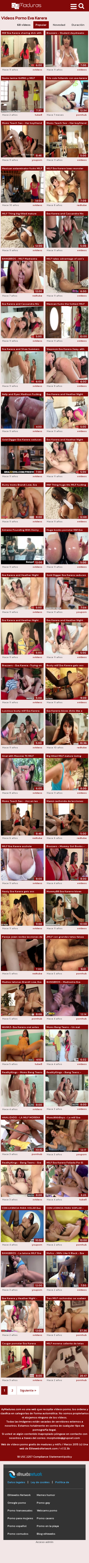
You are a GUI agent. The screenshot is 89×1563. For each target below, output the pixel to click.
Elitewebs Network (19, 1495)
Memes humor (46, 1495)
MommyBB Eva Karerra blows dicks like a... (64, 891)
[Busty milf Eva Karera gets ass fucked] (66, 683)
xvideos (37, 69)
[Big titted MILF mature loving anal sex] (66, 774)
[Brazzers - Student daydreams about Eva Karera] (66, 51)
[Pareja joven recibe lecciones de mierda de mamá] (22, 955)
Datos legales (16, 1482)
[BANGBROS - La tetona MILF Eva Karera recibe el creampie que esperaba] (22, 1271)
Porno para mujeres (20, 1518)
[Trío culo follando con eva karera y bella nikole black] (66, 96)
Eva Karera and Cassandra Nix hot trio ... (20, 304)
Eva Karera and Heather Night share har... (65, 394)
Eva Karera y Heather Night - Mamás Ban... (19, 1298)
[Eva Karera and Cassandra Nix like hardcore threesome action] (66, 231)
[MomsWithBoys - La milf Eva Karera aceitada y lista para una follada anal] (66, 1135)
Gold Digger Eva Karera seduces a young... (22, 440)
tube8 (38, 115)
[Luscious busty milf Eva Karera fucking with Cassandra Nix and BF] (22, 729)
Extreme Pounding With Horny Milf (20, 530)
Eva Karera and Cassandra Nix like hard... (65, 214)
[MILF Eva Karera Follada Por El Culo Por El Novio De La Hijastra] (66, 1181)
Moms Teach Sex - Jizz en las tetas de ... (20, 801)
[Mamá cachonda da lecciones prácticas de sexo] (66, 819)
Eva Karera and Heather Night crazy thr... (65, 620)
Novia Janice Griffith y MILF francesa (18, 78)
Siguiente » (28, 1390)
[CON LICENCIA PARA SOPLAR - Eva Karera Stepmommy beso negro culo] (66, 1226)
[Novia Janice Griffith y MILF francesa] (22, 96)
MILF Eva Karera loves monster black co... (65, 168)
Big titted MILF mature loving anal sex (64, 756)
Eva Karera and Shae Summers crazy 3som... (20, 349)
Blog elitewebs (46, 1534)
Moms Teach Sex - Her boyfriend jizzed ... (22, 123)
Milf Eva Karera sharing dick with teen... (22, 33)
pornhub (81, 115)
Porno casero (45, 1518)
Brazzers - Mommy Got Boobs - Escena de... (65, 846)
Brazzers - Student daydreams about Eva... (65, 33)
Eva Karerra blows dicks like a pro (64, 711)
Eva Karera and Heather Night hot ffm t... (65, 440)
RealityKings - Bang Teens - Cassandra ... (64, 1072)
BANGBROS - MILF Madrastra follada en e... (19, 259)
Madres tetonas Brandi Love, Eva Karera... (22, 982)
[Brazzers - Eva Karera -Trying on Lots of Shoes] (22, 683)
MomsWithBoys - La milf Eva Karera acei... (63, 1118)
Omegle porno (17, 1503)
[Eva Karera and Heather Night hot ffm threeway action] (66, 457)
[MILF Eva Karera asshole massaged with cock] (22, 864)
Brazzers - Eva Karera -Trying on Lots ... (22, 665)
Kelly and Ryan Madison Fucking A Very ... (21, 394)
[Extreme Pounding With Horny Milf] (22, 548)
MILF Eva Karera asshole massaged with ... (17, 846)
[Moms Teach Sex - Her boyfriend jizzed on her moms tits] (66, 141)
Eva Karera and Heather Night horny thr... (20, 620)
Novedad (59, 25)
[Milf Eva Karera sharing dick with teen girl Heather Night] (22, 51)
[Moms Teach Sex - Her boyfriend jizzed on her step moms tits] (22, 141)
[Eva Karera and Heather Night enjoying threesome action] (22, 593)
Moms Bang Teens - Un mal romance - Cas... (63, 1027)
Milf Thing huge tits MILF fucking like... (66, 485)
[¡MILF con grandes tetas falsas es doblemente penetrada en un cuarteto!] (66, 955)
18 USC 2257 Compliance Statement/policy (44, 1457)
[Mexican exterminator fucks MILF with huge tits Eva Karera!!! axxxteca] (22, 186)
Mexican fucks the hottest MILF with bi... (66, 304)
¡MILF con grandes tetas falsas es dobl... (65, 937)
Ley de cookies (40, 1482)
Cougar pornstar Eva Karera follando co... (19, 1344)
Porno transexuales (20, 1510)
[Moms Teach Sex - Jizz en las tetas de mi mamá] (22, 819)
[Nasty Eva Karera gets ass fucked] (22, 910)
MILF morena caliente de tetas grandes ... (65, 1344)
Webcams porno (47, 1510)
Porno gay (43, 1503)
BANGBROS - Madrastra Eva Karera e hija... (63, 982)
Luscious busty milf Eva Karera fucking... (20, 711)
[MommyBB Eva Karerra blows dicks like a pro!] (66, 910)
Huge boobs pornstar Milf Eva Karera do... (65, 530)
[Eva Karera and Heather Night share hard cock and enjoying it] (66, 412)
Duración (78, 25)
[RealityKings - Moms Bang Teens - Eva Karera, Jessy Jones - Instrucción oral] (22, 1090)
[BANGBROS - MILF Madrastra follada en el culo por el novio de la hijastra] (22, 277)
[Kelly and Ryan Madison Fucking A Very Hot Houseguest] (22, 412)
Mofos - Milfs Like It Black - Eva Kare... (65, 1253)
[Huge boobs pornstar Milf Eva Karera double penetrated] (66, 548)
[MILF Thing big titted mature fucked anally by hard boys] (22, 231)
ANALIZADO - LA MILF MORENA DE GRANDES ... (21, 1118)
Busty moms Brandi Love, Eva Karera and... (19, 485)
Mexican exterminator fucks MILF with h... (22, 168)
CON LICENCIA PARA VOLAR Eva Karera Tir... (21, 1208)
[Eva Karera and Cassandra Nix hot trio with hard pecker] (22, 322)
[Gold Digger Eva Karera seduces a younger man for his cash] (22, 457)
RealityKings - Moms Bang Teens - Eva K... (22, 1072)
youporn (37, 160)
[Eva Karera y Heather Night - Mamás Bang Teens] (22, 1316)
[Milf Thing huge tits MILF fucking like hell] (66, 503)
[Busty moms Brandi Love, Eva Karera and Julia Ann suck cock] (22, 503)
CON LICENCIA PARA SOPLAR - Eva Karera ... (65, 1208)
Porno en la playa (48, 1526)
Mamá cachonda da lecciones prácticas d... (65, 801)
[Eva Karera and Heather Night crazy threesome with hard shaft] (66, 638)
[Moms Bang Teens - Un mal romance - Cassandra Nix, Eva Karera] (66, 1045)
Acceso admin (44, 1542)
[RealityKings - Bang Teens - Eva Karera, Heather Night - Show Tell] (22, 1180)
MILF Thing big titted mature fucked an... (19, 214)
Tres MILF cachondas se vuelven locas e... (66, 1298)
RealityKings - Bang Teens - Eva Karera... (21, 1163)
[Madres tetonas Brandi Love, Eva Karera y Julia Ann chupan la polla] (22, 1000)
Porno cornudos (18, 1534)
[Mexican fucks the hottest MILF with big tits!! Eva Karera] (66, 322)
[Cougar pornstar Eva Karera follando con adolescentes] (22, 1361)
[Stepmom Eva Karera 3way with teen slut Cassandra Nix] (66, 367)
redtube (82, 205)
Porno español (17, 1526)
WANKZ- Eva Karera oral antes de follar (20, 1027)
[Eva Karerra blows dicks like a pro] (66, 729)
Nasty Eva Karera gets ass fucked (18, 891)
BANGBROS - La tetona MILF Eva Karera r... (21, 1253)
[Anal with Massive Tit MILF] (22, 774)
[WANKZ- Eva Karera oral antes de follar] (22, 1045)
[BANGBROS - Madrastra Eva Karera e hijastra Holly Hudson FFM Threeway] (66, 1000)
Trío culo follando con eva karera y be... (67, 78)
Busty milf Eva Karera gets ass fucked (65, 665)
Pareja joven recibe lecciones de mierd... (22, 937)
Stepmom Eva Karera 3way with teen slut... (65, 349)
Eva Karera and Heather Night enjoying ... (20, 575)
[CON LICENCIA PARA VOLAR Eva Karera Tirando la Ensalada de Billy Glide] (22, 1226)
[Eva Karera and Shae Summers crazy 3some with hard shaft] (22, 367)
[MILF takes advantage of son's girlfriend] (66, 277)
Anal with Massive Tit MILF (18, 756)
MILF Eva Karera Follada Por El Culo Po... (65, 1163)
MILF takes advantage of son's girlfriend (65, 259)
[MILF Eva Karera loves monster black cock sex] (66, 186)
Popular (41, 25)
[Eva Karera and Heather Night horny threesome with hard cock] (22, 638)
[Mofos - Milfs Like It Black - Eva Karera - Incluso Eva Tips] (66, 1271)
